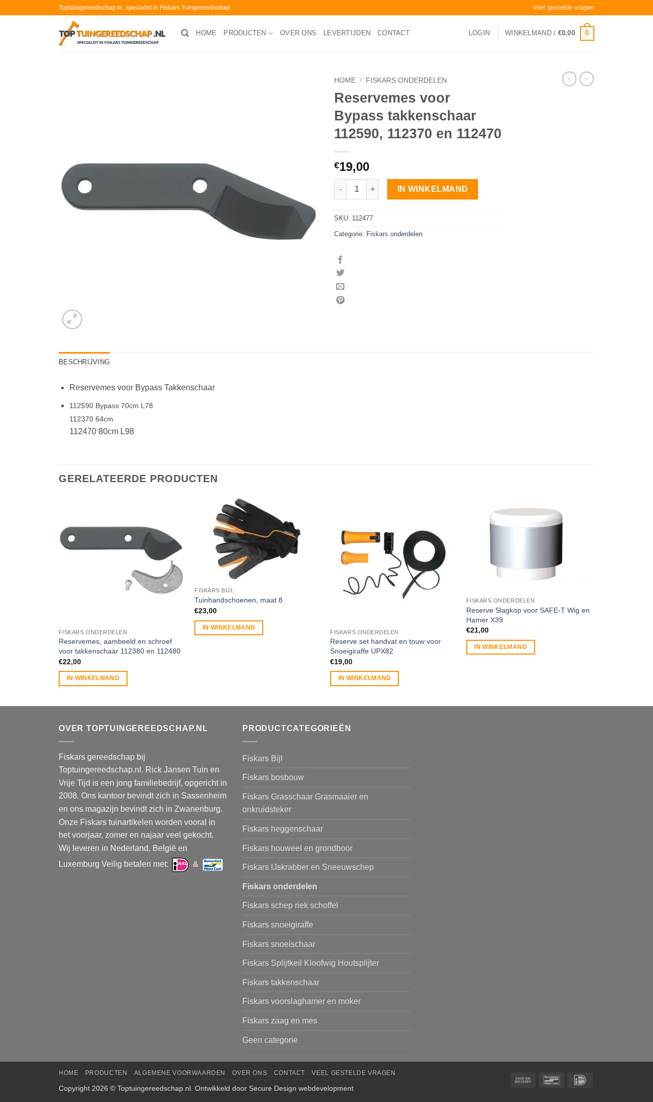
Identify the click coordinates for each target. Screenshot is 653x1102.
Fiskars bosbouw (273, 777)
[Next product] (569, 78)
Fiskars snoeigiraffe (277, 924)
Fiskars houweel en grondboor (297, 848)
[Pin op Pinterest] (340, 300)
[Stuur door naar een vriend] (340, 286)
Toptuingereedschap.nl (154, 1088)
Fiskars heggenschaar (282, 828)
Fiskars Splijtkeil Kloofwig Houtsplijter (310, 963)
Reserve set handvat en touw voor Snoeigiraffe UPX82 (385, 646)
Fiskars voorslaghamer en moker (301, 1001)
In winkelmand (432, 189)
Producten (244, 33)
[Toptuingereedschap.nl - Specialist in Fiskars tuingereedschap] (112, 33)
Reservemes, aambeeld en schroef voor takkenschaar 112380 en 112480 (120, 646)
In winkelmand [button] (93, 678)
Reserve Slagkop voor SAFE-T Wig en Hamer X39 (528, 615)
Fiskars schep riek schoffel (290, 905)
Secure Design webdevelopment (301, 1088)
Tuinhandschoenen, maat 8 (238, 600)
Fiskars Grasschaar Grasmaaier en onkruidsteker (305, 803)
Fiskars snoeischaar (278, 944)
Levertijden (346, 33)
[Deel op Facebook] (340, 260)
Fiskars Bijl (262, 758)
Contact (394, 33)
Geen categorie (270, 1040)
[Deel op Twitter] (340, 273)
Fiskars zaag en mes (279, 1020)
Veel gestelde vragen (563, 7)
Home (206, 33)
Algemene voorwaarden (179, 1072)
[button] (479, 33)
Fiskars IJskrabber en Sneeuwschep (308, 867)
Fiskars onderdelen (406, 80)
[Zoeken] (185, 33)
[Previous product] (587, 78)
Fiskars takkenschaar (280, 982)
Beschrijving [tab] (84, 362)
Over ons (298, 33)
